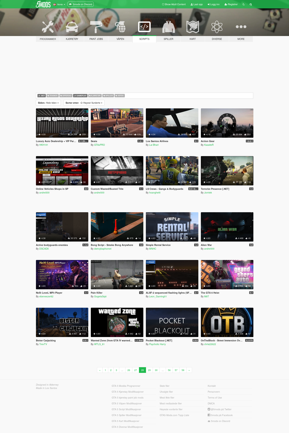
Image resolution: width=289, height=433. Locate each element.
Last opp (198, 4)
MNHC (152, 248)
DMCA (211, 403)
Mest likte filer (167, 397)
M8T (206, 296)
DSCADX (44, 248)
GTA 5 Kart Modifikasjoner (125, 421)
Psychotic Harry (157, 344)
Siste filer (164, 385)
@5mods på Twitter (220, 409)
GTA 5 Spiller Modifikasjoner (126, 415)
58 (183, 370)
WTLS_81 (99, 344)
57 (176, 370)
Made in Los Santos (46, 388)
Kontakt (212, 385)
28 (142, 370)
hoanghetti (154, 192)
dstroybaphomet (102, 248)
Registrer (232, 4)
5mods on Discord (220, 421)
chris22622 (210, 344)
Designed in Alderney (47, 384)
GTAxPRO (99, 144)
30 (156, 370)
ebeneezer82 (46, 296)
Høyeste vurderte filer (171, 409)
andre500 (44, 192)
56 (169, 370)
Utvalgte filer (166, 391)
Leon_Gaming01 (158, 296)
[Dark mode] (243, 4)
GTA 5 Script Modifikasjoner (126, 409)
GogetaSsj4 (100, 296)
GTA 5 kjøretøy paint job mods (127, 397)
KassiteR (209, 144)
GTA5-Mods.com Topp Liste (174, 415)
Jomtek (208, 192)
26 (128, 370)
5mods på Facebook (221, 415)
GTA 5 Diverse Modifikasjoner (127, 426)
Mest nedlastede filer (171, 403)
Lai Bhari (154, 144)
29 (149, 370)
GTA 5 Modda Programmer (126, 385)
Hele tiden (47, 102)
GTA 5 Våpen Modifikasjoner (127, 403)
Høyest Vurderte (83, 102)
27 (135, 370)
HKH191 (43, 144)
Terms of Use (215, 397)
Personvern (214, 391)
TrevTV (43, 344)
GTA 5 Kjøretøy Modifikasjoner (128, 391)
